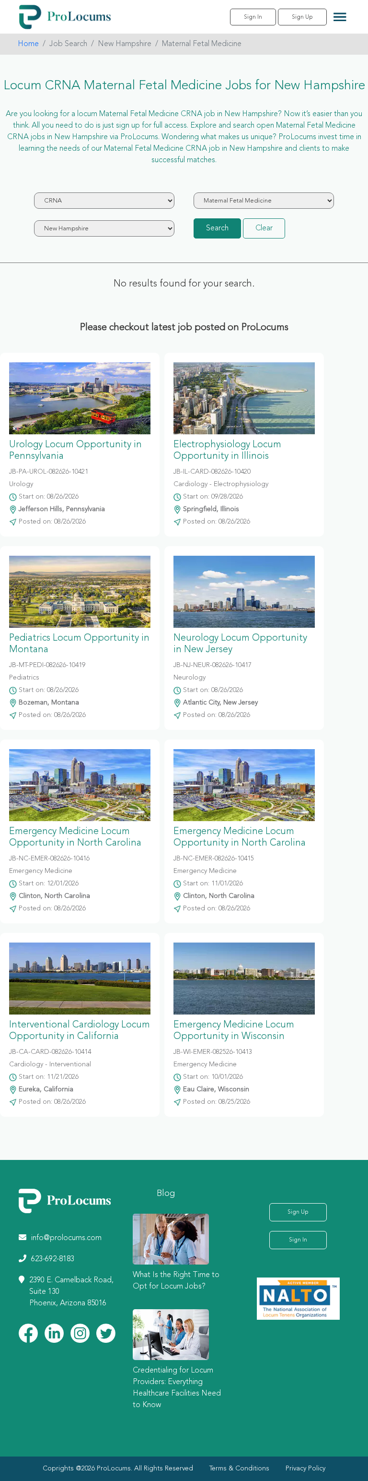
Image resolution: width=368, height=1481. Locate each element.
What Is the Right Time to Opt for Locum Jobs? (176, 1280)
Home (28, 44)
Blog (166, 1193)
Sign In (253, 17)
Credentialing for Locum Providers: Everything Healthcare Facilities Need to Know (177, 1388)
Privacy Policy (305, 1468)
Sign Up (302, 17)
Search (217, 228)
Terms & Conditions (239, 1468)
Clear (264, 228)
